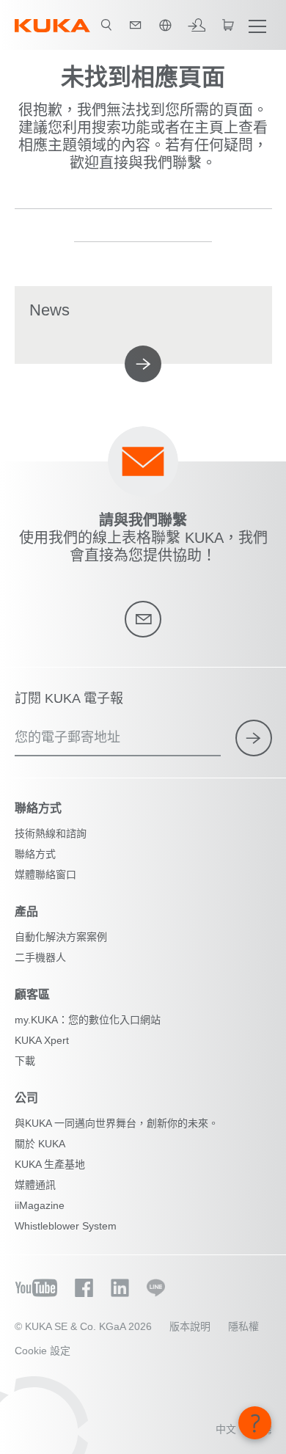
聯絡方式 (35, 854)
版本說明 (189, 1326)
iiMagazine (40, 1205)
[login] (196, 25)
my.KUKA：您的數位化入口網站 (88, 1020)
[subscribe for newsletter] (253, 738)
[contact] (135, 25)
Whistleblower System (66, 1226)
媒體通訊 (35, 1185)
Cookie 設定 (42, 1350)
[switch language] (165, 25)
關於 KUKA (40, 1144)
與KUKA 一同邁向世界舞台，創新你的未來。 (117, 1123)
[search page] (106, 25)
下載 (25, 1061)
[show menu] (257, 25)
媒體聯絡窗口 (45, 874)
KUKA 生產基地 (50, 1164)
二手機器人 (40, 957)
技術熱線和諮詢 (51, 833)
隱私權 (243, 1326)
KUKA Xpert (42, 1040)
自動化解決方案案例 (61, 937)
